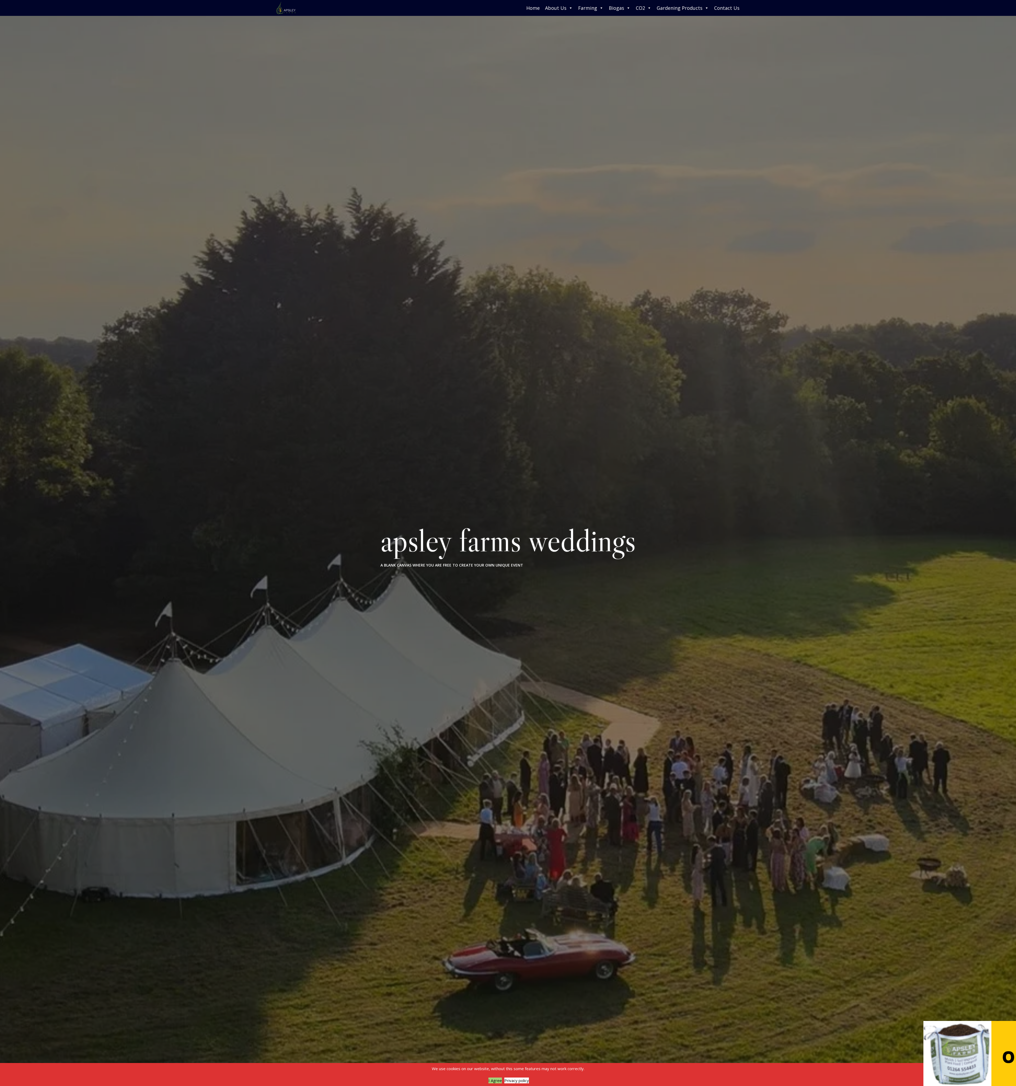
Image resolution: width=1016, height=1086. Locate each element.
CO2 (640, 8)
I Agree (495, 1080)
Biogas (616, 8)
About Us (555, 8)
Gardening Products (679, 8)
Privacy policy (516, 1080)
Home (533, 8)
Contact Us (727, 8)
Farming (587, 8)
